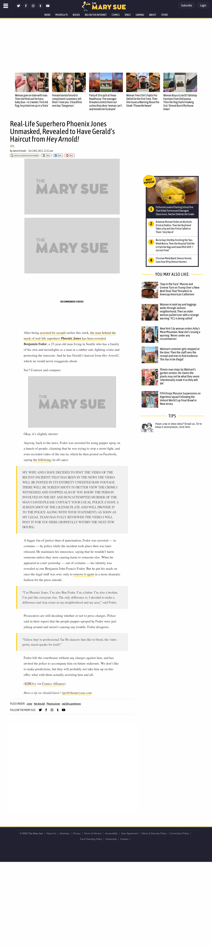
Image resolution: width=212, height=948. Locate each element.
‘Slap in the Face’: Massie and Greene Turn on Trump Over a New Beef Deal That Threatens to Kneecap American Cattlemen (179, 289)
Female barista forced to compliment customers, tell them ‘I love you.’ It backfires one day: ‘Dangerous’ (67, 100)
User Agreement (129, 833)
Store (164, 14)
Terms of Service (93, 833)
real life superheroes (71, 703)
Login (203, 5)
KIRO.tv (30, 683)
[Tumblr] (40, 7)
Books (76, 14)
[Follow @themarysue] (19, 7)
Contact (124, 839)
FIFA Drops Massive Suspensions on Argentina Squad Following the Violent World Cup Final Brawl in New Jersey (180, 398)
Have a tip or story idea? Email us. (175, 423)
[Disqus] (73, 766)
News (47, 14)
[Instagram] (33, 7)
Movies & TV (61, 14)
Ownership (111, 839)
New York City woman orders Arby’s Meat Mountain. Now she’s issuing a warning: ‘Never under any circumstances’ (180, 334)
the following (42, 459)
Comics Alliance (53, 683)
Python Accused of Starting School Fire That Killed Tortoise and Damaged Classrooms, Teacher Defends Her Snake (175, 211)
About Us (51, 833)
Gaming (140, 14)
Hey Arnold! (39, 703)
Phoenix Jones (53, 703)
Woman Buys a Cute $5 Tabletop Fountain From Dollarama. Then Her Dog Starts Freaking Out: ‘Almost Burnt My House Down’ (180, 102)
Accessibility (111, 833)
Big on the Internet (96, 14)
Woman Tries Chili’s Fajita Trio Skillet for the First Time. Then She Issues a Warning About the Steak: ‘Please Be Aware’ (142, 100)
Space (128, 14)
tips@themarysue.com (77, 692)
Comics (116, 14)
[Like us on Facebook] (26, 7)
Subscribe (186, 5)
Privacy (76, 833)
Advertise (64, 833)
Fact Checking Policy (91, 839)
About (152, 14)
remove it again (83, 574)
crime (29, 703)
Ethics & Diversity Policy (154, 833)
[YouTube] (48, 7)
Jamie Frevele (19, 150)
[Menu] (6, 6)
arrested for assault (53, 332)
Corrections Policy (179, 833)
